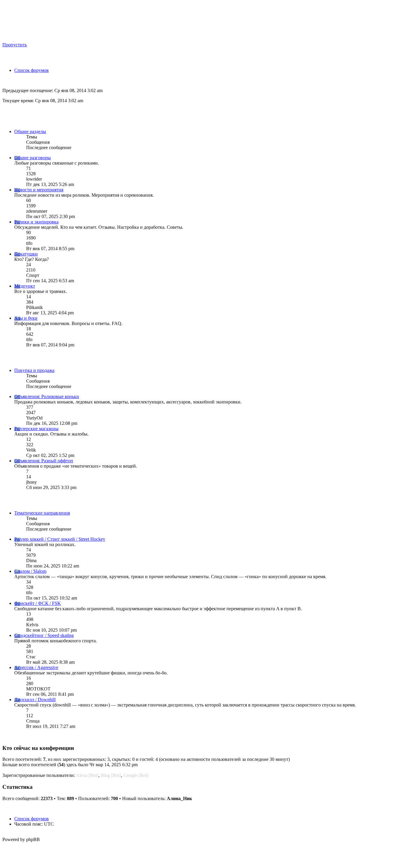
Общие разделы (30, 131)
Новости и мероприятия (38, 189)
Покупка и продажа (34, 370)
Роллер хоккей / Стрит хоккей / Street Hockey (59, 539)
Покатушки (26, 253)
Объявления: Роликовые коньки (46, 396)
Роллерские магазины (36, 428)
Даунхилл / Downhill (35, 699)
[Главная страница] (59, 35)
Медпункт (24, 285)
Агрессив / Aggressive (36, 667)
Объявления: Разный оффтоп (43, 460)
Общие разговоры (32, 157)
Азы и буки (25, 318)
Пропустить (14, 44)
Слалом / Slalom (30, 571)
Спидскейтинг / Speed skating (44, 635)
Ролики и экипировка (36, 221)
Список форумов (31, 70)
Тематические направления (42, 512)
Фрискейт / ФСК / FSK (37, 603)
